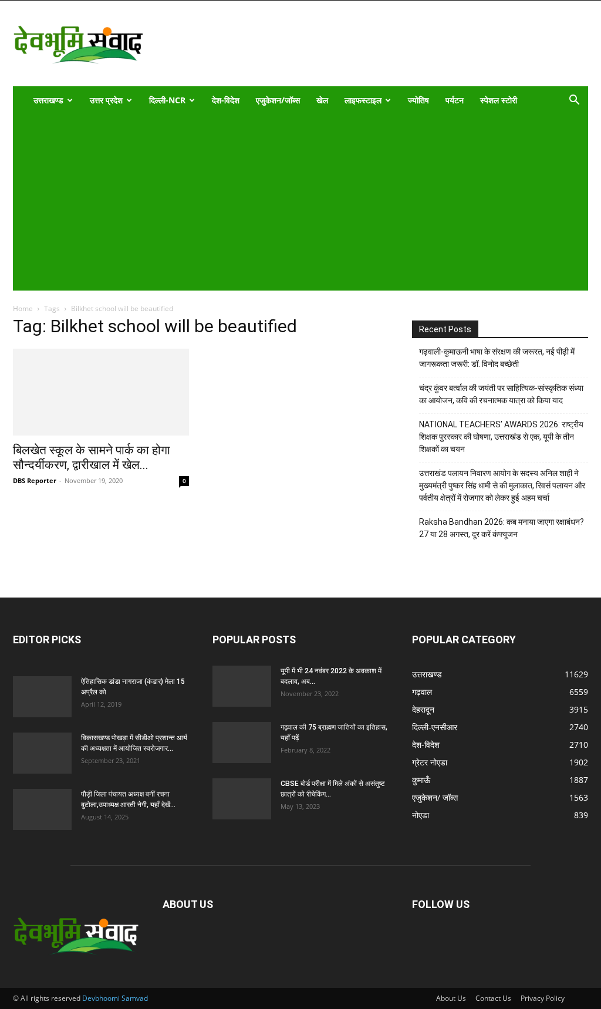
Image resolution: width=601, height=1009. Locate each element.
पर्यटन (454, 100)
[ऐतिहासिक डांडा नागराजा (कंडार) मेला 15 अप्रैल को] (42, 696)
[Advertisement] (292, 202)
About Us (451, 998)
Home (23, 308)
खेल (322, 100)
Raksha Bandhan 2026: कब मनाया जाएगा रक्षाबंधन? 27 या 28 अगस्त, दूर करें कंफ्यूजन (501, 528)
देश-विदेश (225, 100)
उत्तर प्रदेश (106, 100)
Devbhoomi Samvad (115, 998)
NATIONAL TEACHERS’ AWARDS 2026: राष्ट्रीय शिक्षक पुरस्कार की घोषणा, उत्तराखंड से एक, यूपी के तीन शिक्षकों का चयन (501, 437)
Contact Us (493, 998)
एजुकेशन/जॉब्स (278, 100)
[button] (574, 101)
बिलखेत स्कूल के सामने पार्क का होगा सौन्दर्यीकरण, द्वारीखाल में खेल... (91, 457)
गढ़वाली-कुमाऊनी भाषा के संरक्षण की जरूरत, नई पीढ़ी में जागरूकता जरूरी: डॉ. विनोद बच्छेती (497, 358)
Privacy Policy (543, 998)
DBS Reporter (34, 480)
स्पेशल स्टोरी (498, 100)
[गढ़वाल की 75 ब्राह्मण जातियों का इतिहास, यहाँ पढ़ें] (241, 742)
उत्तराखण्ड (48, 100)
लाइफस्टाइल (363, 100)
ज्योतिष (418, 100)
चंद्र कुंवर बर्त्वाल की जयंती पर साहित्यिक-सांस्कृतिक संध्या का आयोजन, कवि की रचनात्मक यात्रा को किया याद (501, 394)
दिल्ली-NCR (167, 100)
